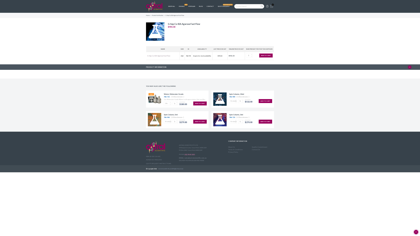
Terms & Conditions (235, 149)
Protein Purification (157, 15)
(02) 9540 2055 (190, 154)
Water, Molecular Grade (173, 94)
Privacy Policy (233, 152)
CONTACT (210, 6)
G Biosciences (177, 97)
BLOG (201, 6)
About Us (231, 147)
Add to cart (266, 55)
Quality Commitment (259, 147)
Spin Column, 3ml (236, 115)
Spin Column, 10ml (236, 94)
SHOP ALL (171, 6)
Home (148, 15)
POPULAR (191, 6)
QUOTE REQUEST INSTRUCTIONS (158, 163)
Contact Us (256, 149)
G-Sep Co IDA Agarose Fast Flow (158, 56)
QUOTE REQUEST (224, 6)
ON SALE (182, 6)
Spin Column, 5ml (171, 115)
